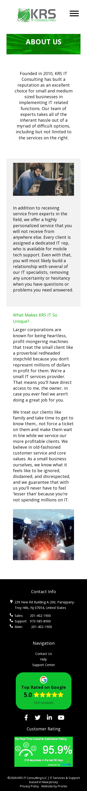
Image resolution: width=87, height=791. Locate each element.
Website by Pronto (54, 786)
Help (43, 659)
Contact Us (43, 653)
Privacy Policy (29, 786)
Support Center (43, 665)
